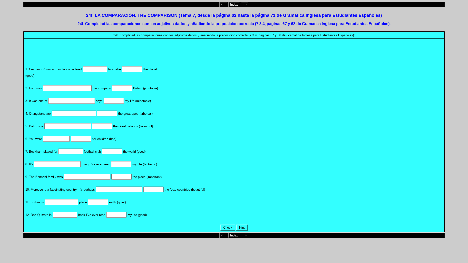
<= (223, 4)
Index (234, 4)
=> (245, 4)
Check (227, 227)
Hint (242, 227)
